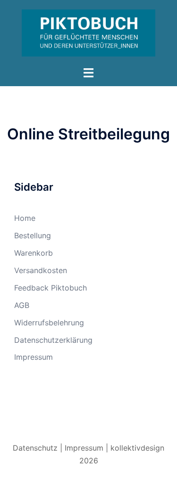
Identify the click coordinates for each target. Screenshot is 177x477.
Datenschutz (35, 448)
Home (24, 218)
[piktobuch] (88, 32)
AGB (21, 305)
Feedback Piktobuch (50, 287)
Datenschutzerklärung (53, 340)
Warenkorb (33, 253)
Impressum (33, 357)
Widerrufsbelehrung (49, 322)
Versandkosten (40, 270)
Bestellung (32, 235)
